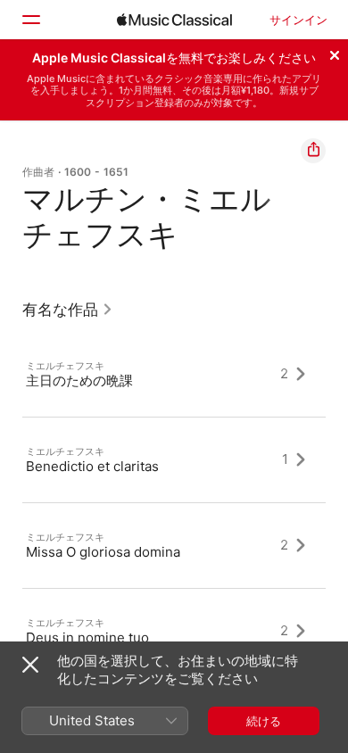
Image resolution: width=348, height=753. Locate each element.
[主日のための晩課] (174, 374)
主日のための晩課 (79, 379)
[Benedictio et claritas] (174, 459)
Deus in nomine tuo (87, 636)
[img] (174, 19)
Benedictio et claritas (92, 465)
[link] (67, 309)
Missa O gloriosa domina (103, 550)
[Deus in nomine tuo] (174, 631)
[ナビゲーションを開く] (30, 19)
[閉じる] (334, 52)
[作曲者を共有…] (313, 150)
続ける (263, 721)
